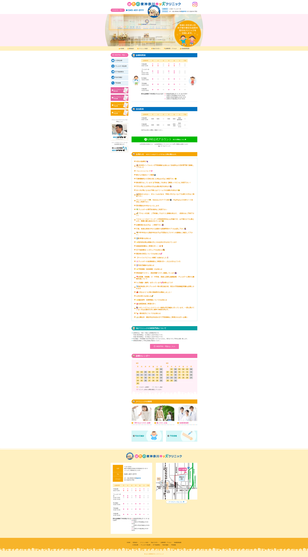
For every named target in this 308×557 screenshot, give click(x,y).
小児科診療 (118, 60)
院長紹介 (131, 48)
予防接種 (173, 436)
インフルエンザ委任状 (118, 90)
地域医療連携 (185, 48)
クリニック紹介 (143, 48)
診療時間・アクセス (171, 48)
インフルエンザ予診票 (118, 105)
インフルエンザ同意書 (118, 97)
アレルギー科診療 (121, 66)
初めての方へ (156, 48)
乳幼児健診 (139, 436)
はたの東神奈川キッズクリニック (155, 554)
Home (122, 48)
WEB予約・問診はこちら (165, 346)
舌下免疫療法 (119, 72)
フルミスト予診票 (117, 112)
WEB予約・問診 (118, 10)
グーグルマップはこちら (176, 502)
